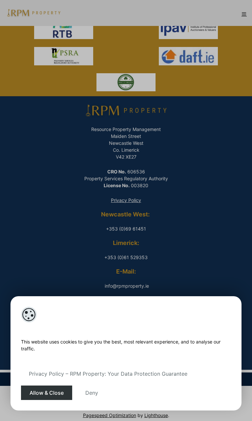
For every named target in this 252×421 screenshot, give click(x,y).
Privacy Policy (126, 200)
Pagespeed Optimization (109, 415)
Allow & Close (47, 392)
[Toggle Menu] (244, 14)
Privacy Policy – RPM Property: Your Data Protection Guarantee (108, 373)
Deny (91, 392)
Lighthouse (156, 415)
